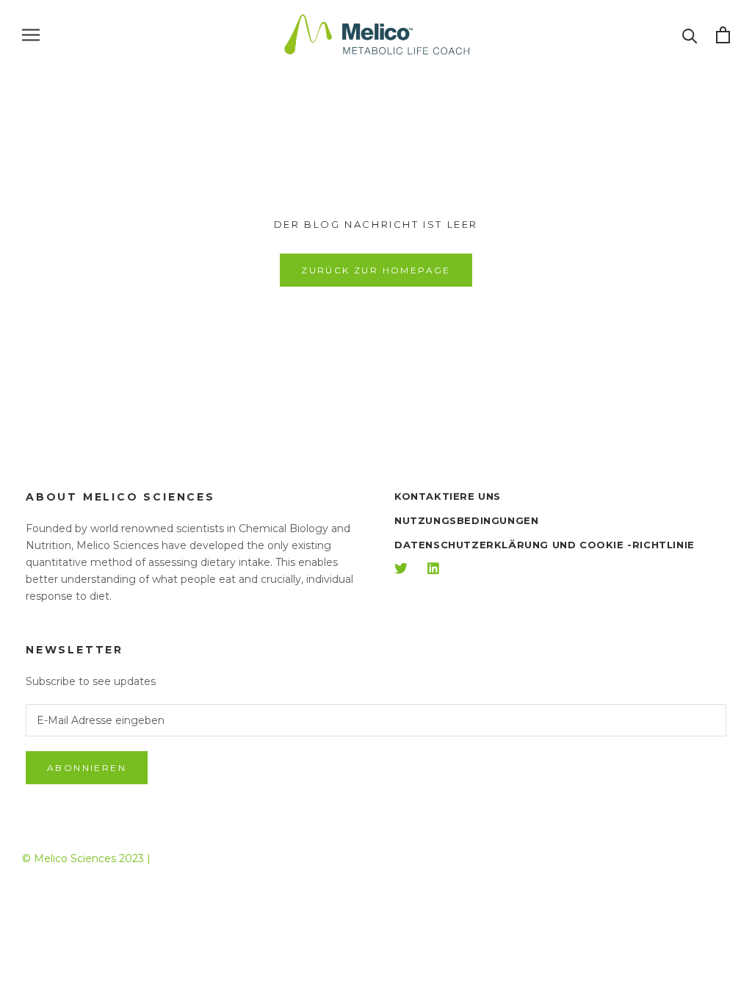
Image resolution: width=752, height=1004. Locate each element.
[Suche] (690, 35)
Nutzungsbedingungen (466, 520)
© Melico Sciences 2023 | (86, 858)
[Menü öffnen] (31, 35)
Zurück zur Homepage (376, 270)
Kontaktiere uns (447, 496)
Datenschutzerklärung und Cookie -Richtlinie (544, 545)
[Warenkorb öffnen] (723, 34)
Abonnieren (86, 767)
